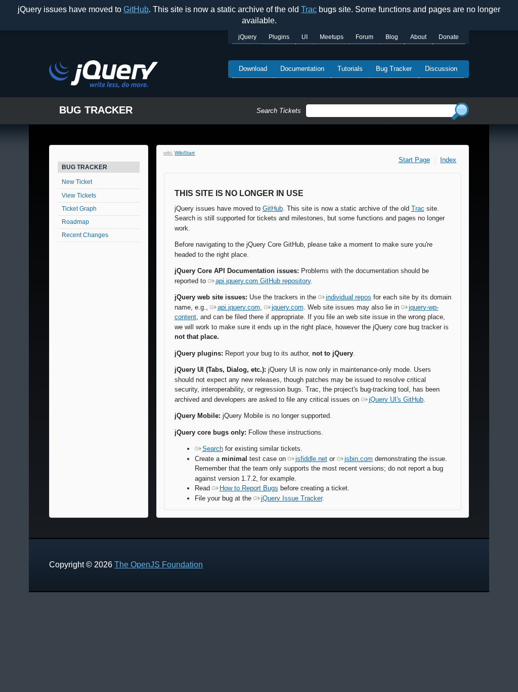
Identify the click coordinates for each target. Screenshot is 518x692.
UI (304, 37)
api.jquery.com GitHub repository (263, 281)
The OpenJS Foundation (158, 564)
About (418, 37)
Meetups (331, 37)
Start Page (414, 160)
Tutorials (350, 68)
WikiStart (185, 153)
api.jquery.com (239, 307)
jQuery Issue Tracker (291, 498)
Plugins (279, 37)
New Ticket (77, 181)
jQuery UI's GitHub (396, 399)
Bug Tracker (394, 68)
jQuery (247, 37)
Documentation (302, 68)
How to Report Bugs (249, 488)
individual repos (348, 297)
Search (212, 448)
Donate (449, 37)
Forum (364, 37)
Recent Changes (85, 235)
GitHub (136, 9)
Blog (391, 37)
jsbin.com (358, 459)
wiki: (168, 153)
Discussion (441, 68)
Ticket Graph (79, 208)
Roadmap (75, 221)
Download (253, 68)
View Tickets (79, 195)
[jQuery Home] (103, 75)
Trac (309, 9)
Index (448, 160)
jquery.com (288, 307)
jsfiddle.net (311, 459)
